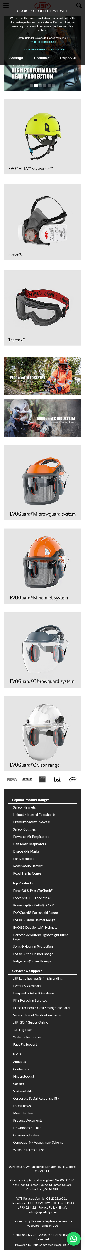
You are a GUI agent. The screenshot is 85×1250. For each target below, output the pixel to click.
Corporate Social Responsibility (36, 1098)
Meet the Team (24, 1113)
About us (19, 1062)
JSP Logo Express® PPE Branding (38, 978)
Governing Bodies (26, 1135)
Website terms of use (28, 1150)
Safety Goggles (24, 829)
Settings (16, 58)
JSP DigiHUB (22, 1030)
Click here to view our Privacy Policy (43, 49)
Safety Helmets (24, 807)
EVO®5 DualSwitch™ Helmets (35, 927)
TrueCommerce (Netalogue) (51, 1245)
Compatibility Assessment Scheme (38, 1142)
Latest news (22, 1106)
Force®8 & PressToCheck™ (33, 890)
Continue (41, 58)
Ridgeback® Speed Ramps (32, 961)
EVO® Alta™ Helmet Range (33, 954)
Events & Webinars (27, 986)
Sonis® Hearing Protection (33, 946)
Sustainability (23, 1091)
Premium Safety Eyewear (31, 822)
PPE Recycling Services (30, 1000)
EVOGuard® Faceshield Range (35, 912)
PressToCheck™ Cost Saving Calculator (42, 1008)
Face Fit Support (25, 1044)
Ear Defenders (23, 859)
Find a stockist (23, 1076)
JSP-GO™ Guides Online (30, 1022)
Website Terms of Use (43, 41)
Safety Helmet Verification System (38, 1015)
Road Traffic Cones (27, 873)
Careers (19, 1084)
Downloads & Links (27, 1128)
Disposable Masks (26, 851)
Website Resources (27, 1037)
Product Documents (27, 1120)
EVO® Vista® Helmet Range (34, 920)
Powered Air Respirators (31, 837)
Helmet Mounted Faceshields (34, 815)
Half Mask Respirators (29, 844)
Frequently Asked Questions (33, 993)
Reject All (68, 58)
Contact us (21, 1069)
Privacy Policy (48, 1207)
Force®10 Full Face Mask (32, 898)
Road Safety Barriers (28, 866)
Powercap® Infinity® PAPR (33, 905)
